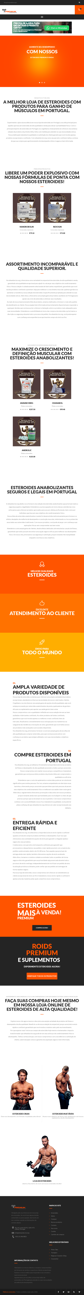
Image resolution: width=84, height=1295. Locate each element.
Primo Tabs (54, 1249)
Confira (53, 1231)
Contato (53, 1225)
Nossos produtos (56, 1222)
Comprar (54, 1219)
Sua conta (54, 1228)
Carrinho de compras (57, 1234)
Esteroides (54, 1213)
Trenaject (54, 1252)
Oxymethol (54, 1259)
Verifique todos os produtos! (42, 976)
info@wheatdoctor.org (22, 1233)
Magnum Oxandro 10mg (58, 1255)
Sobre (53, 1216)
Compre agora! (42, 928)
